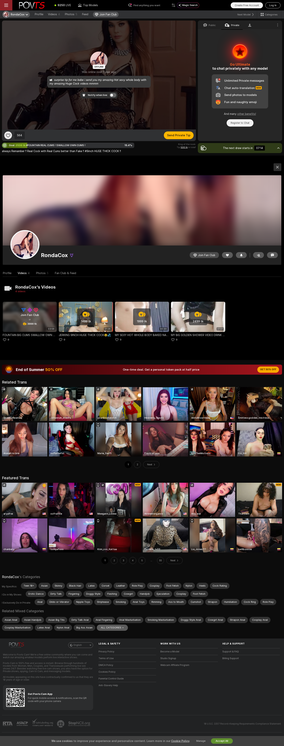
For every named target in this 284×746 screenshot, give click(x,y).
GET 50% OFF (268, 369)
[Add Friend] (258, 255)
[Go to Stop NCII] (79, 723)
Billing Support (230, 658)
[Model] (277, 167)
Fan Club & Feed (65, 273)
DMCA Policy (106, 665)
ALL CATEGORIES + (112, 627)
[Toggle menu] (6, 5)
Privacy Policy (106, 651)
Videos (54, 14)
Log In (272, 5)
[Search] (173, 5)
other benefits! (246, 113)
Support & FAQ (230, 651)
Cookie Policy (180, 741)
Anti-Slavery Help (108, 685)
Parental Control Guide (111, 678)
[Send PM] (272, 255)
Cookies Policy (107, 672)
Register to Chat (240, 122)
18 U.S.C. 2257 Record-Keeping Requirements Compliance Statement (242, 723)
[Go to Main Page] (31, 5)
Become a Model (169, 651)
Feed (85, 14)
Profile (39, 14)
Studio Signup (168, 658)
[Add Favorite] (8, 135)
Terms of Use (106, 658)
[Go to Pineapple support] (61, 723)
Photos (71, 14)
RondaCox (10, 577)
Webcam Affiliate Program (174, 665)
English (78, 645)
